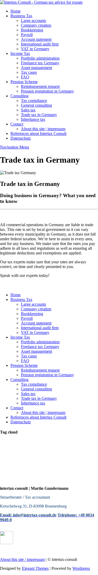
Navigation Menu (14, 147)
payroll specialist (41, 442)
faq (90, 458)
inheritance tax (72, 458)
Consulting (19, 96)
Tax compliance (34, 100)
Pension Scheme (24, 81)
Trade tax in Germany (39, 114)
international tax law (77, 442)
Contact (16, 124)
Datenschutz (20, 138)
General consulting (36, 105)
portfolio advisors (61, 468)
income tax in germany (21, 463)
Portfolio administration (40, 58)
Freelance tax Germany (40, 63)
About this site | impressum (43, 129)
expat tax (87, 468)
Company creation (36, 25)
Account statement (36, 39)
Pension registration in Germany (47, 91)
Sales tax (28, 110)
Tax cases (29, 72)
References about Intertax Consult (38, 133)
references (44, 473)
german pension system (21, 468)
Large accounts (33, 20)
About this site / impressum (22, 559)
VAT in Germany (35, 49)
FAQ (25, 77)
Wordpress (81, 568)
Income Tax (20, 53)
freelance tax (51, 447)
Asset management (36, 67)
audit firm (66, 453)
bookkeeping (12, 442)
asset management (17, 473)
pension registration (38, 458)
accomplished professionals (69, 463)
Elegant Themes (35, 568)
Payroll (27, 34)
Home (15, 11)
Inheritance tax (33, 119)
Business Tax (21, 16)
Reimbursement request (40, 86)
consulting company (19, 447)
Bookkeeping (32, 30)
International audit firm (40, 44)
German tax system (38, 453)
